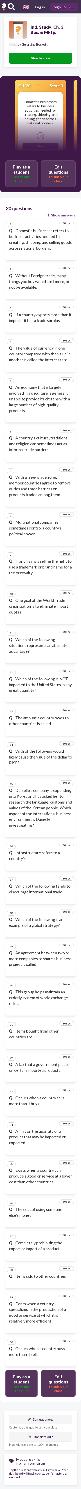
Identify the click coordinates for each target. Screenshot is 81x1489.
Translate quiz (43, 1437)
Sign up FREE (64, 7)
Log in (40, 7)
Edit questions (43, 1419)
